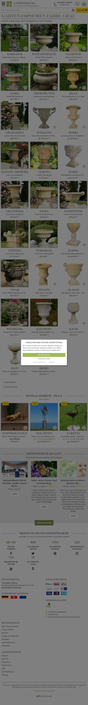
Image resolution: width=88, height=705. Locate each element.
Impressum (51, 362)
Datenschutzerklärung (39, 362)
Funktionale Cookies (44, 359)
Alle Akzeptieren (44, 355)
